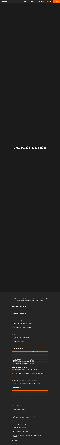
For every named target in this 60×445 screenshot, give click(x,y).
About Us (25, 1)
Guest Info (41, 1)
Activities (32, 1)
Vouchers (49, 1)
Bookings (56, 1)
